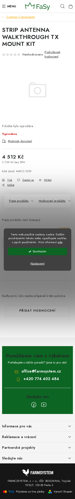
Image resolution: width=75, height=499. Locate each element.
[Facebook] (33, 404)
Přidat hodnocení (37, 310)
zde (60, 242)
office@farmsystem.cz (41, 371)
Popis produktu (19, 201)
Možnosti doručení (20, 141)
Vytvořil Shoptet (63, 492)
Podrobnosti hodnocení (52, 54)
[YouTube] (43, 404)
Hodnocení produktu (52, 201)
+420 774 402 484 (41, 379)
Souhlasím (39, 251)
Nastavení (37, 264)
